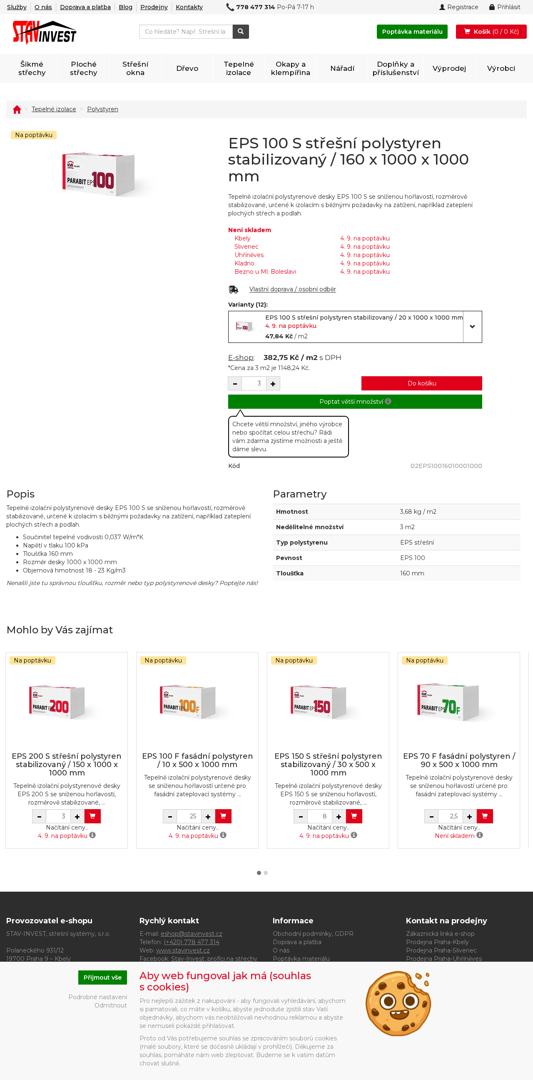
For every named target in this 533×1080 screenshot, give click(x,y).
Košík (495, 31)
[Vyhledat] (241, 32)
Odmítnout (111, 1005)
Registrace (462, 7)
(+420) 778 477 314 (191, 942)
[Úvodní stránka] (16, 109)
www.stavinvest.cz (183, 950)
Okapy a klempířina (290, 68)
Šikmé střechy (32, 68)
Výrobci (501, 68)
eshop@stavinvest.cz (191, 934)
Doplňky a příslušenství (395, 68)
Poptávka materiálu (412, 31)
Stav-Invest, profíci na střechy (214, 958)
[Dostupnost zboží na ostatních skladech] (92, 836)
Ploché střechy (83, 68)
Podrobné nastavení (97, 997)
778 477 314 (255, 7)
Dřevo (187, 68)
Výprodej (449, 68)
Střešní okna (135, 68)
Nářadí (342, 68)
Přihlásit (509, 7)
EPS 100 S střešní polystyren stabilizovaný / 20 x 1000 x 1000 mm (364, 317)
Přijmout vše (103, 977)
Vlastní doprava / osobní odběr (292, 289)
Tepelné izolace (239, 68)
